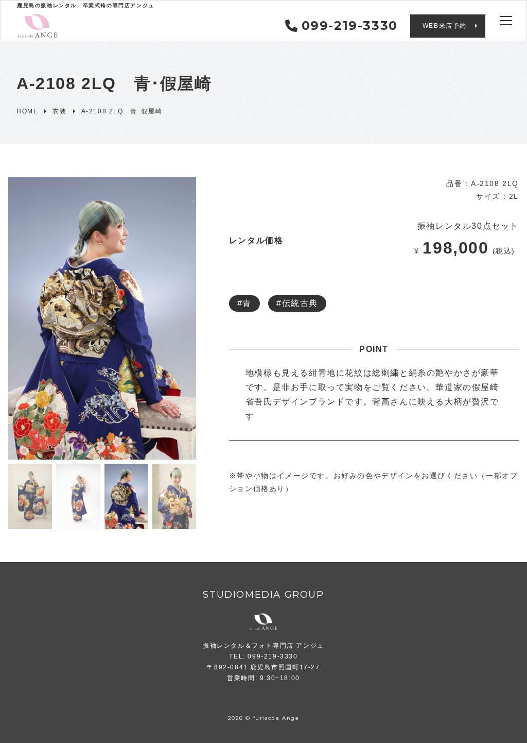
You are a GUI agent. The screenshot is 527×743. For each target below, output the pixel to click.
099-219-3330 (350, 25)
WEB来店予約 (445, 25)
